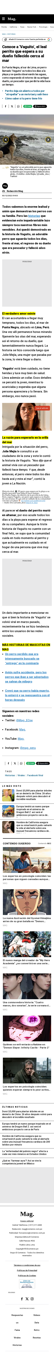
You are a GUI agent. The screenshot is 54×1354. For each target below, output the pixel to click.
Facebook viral (35, 775)
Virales (17, 1337)
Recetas (37, 1337)
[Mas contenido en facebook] (21, 1298)
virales (21, 775)
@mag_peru (28, 748)
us (17, 1322)
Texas (22, 27)
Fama (17, 1330)
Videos (36, 1315)
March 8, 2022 (32, 503)
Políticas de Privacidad (27, 1270)
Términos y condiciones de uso (27, 1265)
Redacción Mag (15, 191)
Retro (36, 1330)
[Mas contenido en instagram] (32, 1298)
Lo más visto (11, 786)
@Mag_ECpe (24, 720)
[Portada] (27, 1219)
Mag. (22, 729)
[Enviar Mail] (4, 191)
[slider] (27, 146)
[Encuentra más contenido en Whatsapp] (18, 106)
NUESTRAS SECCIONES (27, 1308)
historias (10, 775)
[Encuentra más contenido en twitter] (12, 106)
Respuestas (17, 1315)
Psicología (43, 27)
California (13, 27)
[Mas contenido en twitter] (27, 1298)
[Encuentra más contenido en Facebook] (5, 106)
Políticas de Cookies (27, 1275)
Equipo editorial (27, 1221)
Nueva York (31, 27)
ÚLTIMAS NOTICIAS (15, 1107)
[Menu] (5, 19)
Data (37, 1322)
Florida (4, 27)
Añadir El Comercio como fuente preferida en (27, 39)
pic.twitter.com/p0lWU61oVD (33, 501)
